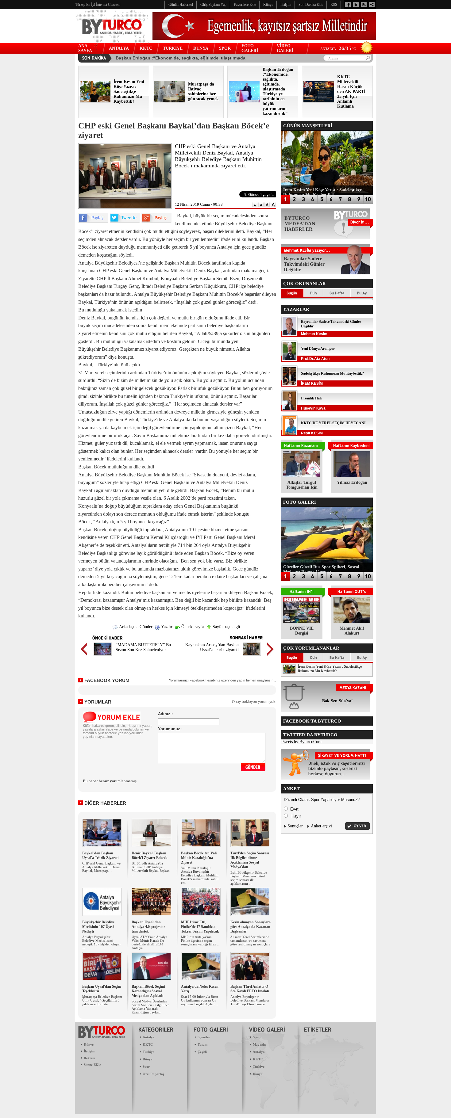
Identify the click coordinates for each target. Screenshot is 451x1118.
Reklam (89, 1058)
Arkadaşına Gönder (135, 626)
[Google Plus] (156, 221)
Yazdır (166, 626)
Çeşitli (202, 1052)
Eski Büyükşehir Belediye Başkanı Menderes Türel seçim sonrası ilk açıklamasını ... (248, 878)
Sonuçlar (295, 826)
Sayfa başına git (225, 626)
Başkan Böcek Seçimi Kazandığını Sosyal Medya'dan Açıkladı (148, 991)
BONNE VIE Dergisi (302, 630)
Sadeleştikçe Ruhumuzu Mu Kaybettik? (332, 373)
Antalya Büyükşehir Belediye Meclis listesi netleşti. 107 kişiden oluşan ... (101, 942)
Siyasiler (204, 1037)
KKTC (146, 48)
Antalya (149, 1037)
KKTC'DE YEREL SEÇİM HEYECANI (333, 423)
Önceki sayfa (192, 626)
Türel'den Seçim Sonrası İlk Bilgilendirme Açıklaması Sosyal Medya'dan (249, 860)
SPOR (225, 48)
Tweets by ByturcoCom (301, 741)
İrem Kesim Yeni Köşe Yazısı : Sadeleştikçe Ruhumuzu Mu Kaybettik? (330, 668)
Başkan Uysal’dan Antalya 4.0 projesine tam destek (148, 926)
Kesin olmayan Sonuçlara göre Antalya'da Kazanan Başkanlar (250, 926)
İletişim (89, 1051)
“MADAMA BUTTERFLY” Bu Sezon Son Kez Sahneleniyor (143, 647)
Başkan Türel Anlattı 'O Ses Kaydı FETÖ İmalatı (249, 988)
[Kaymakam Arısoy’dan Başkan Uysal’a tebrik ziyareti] (252, 656)
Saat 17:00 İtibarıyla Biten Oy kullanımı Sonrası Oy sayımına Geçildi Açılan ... (199, 1000)
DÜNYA (200, 48)
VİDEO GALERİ (285, 48)
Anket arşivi (321, 826)
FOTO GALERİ (249, 48)
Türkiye (148, 1052)
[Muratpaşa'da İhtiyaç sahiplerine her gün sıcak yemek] (169, 101)
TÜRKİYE (173, 48)
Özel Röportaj (153, 1074)
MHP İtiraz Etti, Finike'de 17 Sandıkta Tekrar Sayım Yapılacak (200, 926)
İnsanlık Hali (311, 398)
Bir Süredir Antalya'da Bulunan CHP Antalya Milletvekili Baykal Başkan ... (151, 868)
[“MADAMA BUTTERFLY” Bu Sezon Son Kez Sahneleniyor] (103, 656)
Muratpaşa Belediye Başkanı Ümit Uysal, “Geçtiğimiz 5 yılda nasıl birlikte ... (102, 1000)
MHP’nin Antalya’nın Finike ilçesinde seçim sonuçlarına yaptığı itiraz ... (200, 940)
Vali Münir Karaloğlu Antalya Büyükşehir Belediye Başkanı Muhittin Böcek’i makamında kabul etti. (199, 875)
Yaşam (202, 1044)
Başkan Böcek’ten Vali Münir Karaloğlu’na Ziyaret (199, 857)
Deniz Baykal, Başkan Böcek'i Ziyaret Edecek (150, 855)
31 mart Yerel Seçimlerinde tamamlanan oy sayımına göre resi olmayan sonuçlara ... (250, 942)
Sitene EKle (92, 1064)
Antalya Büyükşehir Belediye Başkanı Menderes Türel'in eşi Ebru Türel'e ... (249, 1000)
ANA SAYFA (85, 48)
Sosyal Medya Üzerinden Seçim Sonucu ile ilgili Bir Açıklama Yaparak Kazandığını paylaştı (150, 1006)
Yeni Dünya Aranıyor (318, 348)
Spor (146, 1066)
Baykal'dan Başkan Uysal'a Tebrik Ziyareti (100, 855)
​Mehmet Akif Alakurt (352, 630)
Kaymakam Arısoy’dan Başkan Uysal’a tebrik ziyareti (212, 647)
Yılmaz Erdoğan (352, 482)
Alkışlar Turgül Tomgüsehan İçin (302, 485)
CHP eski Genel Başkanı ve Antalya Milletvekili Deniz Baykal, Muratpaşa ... (101, 866)
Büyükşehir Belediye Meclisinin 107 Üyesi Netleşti (98, 926)
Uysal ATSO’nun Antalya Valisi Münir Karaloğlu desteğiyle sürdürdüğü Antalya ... (149, 942)
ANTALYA (119, 48)
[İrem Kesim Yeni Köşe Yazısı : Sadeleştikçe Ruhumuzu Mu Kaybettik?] (95, 101)
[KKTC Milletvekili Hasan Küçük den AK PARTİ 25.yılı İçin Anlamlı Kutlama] (318, 101)
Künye (89, 1044)
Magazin (259, 1044)
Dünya (147, 1059)
